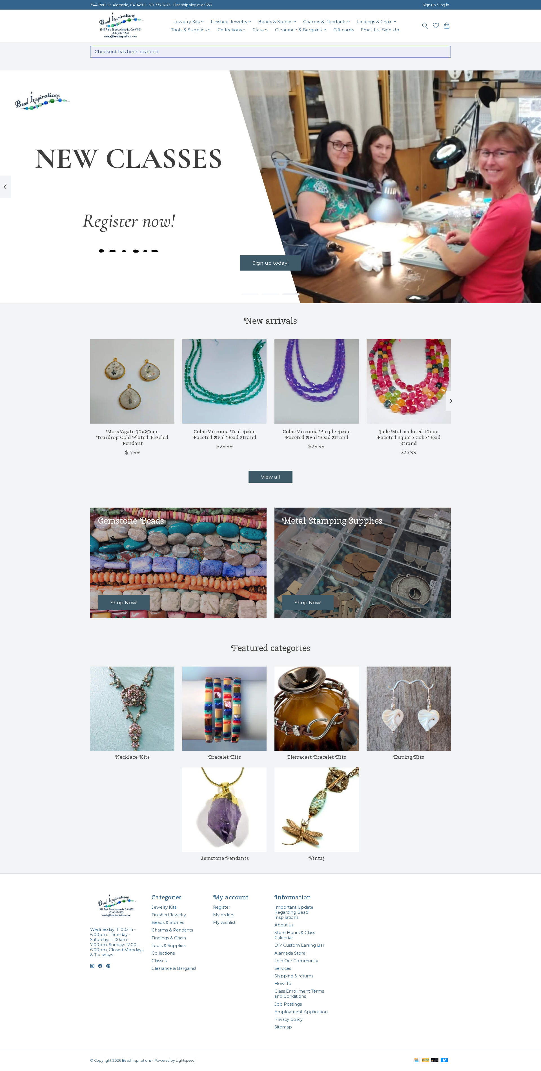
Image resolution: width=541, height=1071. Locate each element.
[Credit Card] (416, 1060)
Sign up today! (270, 263)
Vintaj (316, 858)
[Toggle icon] (425, 26)
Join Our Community (296, 960)
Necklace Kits (132, 757)
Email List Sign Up (380, 29)
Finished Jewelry (169, 914)
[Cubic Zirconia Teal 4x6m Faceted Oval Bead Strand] (224, 381)
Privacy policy (288, 1019)
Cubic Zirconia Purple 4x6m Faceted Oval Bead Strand (317, 434)
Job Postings (288, 1004)
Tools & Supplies (168, 945)
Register (221, 907)
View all (270, 477)
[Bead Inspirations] (121, 26)
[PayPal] (425, 1060)
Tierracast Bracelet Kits (316, 757)
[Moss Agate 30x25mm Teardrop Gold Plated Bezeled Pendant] (132, 381)
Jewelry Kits (164, 907)
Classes (260, 29)
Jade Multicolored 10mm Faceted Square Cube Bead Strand (408, 437)
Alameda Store (289, 953)
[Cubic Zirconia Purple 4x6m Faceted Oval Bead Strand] (316, 381)
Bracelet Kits (224, 757)
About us (283, 925)
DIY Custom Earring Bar (299, 945)
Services (282, 968)
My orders (223, 914)
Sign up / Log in (436, 5)
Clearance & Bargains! (174, 968)
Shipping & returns (293, 976)
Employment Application (301, 1011)
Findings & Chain (169, 938)
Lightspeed (185, 1060)
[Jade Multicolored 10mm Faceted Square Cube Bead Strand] (409, 381)
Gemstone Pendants (224, 858)
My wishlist (224, 922)
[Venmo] (444, 1060)
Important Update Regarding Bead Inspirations (293, 912)
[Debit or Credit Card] (434, 1060)
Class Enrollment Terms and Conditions (299, 994)
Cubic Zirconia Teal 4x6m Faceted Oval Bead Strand (224, 434)
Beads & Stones (168, 922)
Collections (163, 953)
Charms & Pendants (172, 930)
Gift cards (343, 29)
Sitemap (283, 1027)
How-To (282, 983)
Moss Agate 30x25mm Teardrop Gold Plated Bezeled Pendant (132, 437)
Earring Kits (408, 757)
